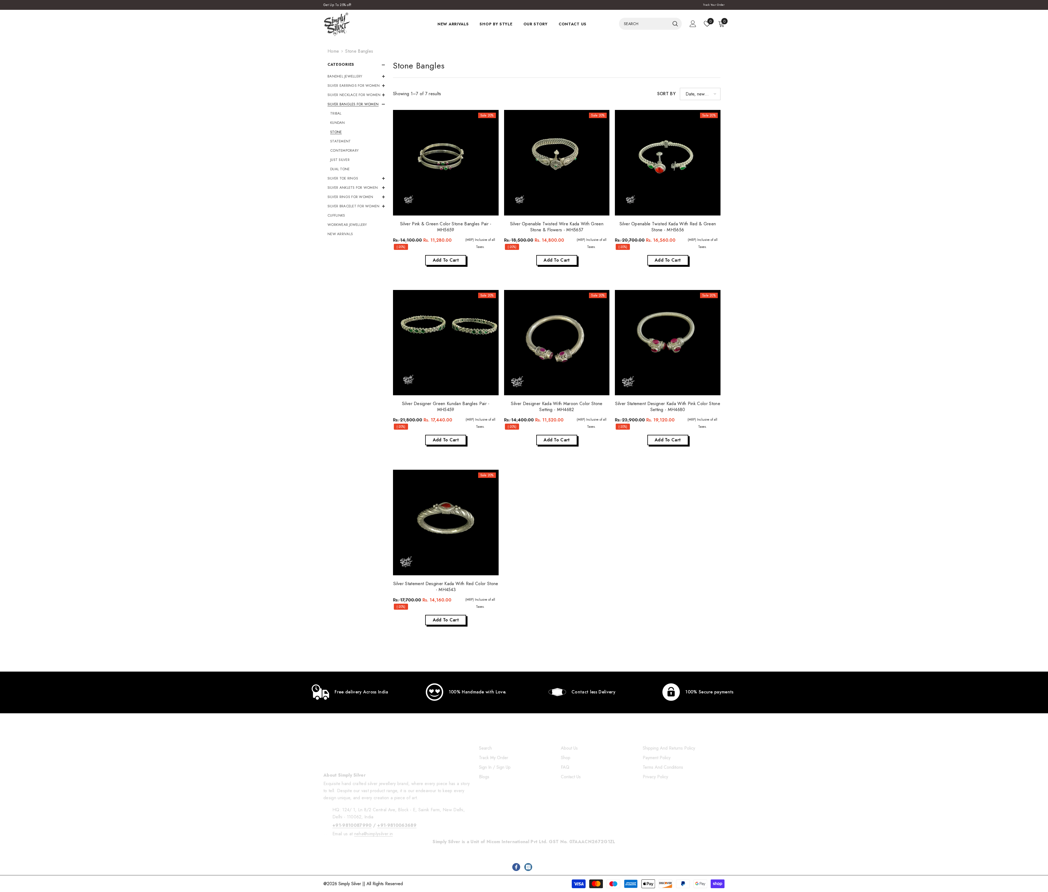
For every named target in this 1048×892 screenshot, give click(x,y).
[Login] (693, 23)
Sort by (666, 94)
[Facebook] (516, 867)
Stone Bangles (359, 51)
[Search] (650, 23)
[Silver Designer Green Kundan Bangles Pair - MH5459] (446, 343)
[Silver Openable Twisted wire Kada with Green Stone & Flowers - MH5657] (557, 162)
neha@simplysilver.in (373, 834)
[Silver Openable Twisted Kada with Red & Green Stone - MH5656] (667, 162)
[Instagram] (528, 867)
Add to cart (446, 260)
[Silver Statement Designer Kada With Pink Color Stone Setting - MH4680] (667, 343)
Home (333, 51)
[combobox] (644, 24)
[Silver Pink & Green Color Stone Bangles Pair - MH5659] (446, 162)
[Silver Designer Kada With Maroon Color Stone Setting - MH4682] (557, 343)
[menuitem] (356, 76)
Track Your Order (714, 5)
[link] (350, 692)
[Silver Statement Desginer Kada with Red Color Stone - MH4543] (446, 522)
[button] (700, 94)
